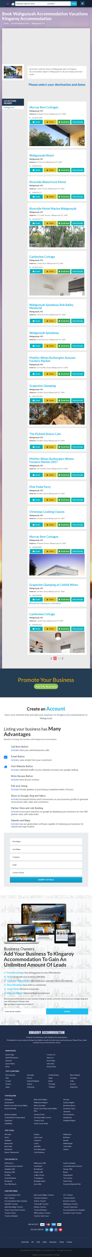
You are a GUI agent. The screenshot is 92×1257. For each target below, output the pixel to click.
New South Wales (40, 1099)
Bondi (65, 1172)
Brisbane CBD (10, 1172)
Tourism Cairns (10, 1213)
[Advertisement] (46, 46)
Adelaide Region (69, 1120)
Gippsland (8, 1120)
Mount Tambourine (12, 1152)
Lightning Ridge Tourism (14, 1207)
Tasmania (66, 1111)
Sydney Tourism (40, 1201)
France (29, 1078)
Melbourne (67, 1134)
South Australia (10, 1108)
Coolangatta (38, 1178)
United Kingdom (33, 1081)
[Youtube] (61, 1229)
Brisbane (66, 1137)
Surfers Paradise (69, 1163)
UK (32, 1242)
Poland (29, 1084)
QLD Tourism (9, 1198)
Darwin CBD (67, 1169)
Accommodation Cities (20, 23)
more (60, 658)
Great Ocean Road (41, 1123)
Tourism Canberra (40, 1198)
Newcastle (9, 1143)
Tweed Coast (39, 1120)
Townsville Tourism (41, 1204)
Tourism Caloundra (70, 1207)
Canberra (37, 1140)
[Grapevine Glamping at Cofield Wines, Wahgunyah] (45, 603)
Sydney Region (68, 1102)
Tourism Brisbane (40, 1210)
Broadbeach (38, 1169)
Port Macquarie (39, 1149)
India (72, 1081)
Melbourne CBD (40, 1163)
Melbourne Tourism (70, 1204)
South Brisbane (10, 1178)
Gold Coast (38, 1137)
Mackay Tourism (40, 1207)
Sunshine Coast (69, 1108)
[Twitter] (51, 1229)
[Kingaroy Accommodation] (17, 4)
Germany (73, 1078)
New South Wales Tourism (44, 1195)
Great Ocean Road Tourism (15, 1210)
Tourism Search (69, 1198)
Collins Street (39, 1175)
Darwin (66, 1140)
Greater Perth (39, 1114)
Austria (73, 1084)
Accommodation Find (12, 1195)
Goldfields (8, 1123)
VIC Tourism (68, 1195)
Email (37, 122)
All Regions (9, 1099)
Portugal (52, 1084)
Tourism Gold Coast (41, 1216)
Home (6, 23)
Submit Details (46, 880)
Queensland (9, 1102)
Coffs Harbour (39, 1152)
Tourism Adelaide (11, 1216)
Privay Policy (51, 1067)
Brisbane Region (11, 1114)
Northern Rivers (69, 1105)
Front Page (51, 1061)
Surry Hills (37, 1184)
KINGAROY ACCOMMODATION (47, 1032)
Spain (51, 1078)
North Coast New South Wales (16, 1105)
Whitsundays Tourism (42, 1213)
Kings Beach (68, 1175)
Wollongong (67, 1143)
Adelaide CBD (10, 1169)
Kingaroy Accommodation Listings (46, 1255)
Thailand (52, 1087)
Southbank (38, 1166)
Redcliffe (37, 1146)
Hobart (66, 1149)
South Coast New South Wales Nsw (45, 1109)
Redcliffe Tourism (11, 1204)
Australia (30, 1075)
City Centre (67, 1178)
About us (50, 1058)
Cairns (36, 1143)
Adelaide (8, 1140)
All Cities (8, 1134)
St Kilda (7, 1175)
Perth (7, 1137)
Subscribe (50, 1064)
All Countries (10, 1075)
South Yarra (67, 1181)
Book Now (65, 122)
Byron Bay (8, 1146)
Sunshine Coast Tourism (72, 1213)
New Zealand (75, 1075)
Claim (51, 122)
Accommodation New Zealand (16, 1201)
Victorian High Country (42, 1117)
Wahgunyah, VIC (38, 23)
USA (38, 1242)
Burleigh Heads (39, 1181)
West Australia (39, 1105)
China (61, 1242)
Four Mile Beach (10, 1184)
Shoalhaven (67, 1117)
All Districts (9, 1163)
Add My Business (46, 686)
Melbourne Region (41, 1102)
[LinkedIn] (47, 1229)
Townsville (67, 1146)
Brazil (50, 1081)
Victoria (66, 1099)
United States (54, 1075)
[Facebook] (56, 1229)
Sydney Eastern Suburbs (14, 1166)
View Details (77, 122)
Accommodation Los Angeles (74, 1210)
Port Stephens (68, 1114)
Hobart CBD (38, 1172)
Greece (8, 1084)
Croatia (8, 1081)
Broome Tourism (69, 1201)
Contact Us (51, 1055)
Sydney (36, 1134)
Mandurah (8, 1149)
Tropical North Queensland (15, 1117)
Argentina (74, 1087)
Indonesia (30, 1087)
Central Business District (72, 1166)
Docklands (8, 1181)
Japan (7, 1087)
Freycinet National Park (72, 1184)
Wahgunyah (9, 107)
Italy (7, 1078)
